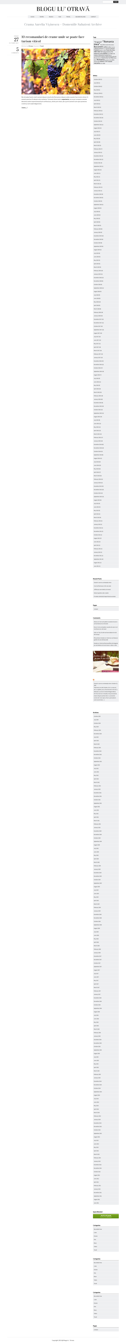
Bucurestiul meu (98, 1229)
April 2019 (96, 264)
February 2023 (97, 110)
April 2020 (96, 222)
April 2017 (96, 347)
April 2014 (96, 472)
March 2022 (96, 145)
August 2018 (97, 291)
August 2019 (97, 250)
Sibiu (113, 60)
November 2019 (98, 239)
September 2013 (98, 496)
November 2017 (98, 323)
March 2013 (96, 517)
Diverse (95, 1236)
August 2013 (97, 500)
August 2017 (97, 333)
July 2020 (96, 211)
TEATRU (42, 16)
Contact (96, 609)
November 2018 (98, 281)
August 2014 (97, 458)
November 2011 (98, 555)
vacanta (97, 63)
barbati (107, 44)
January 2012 (97, 552)
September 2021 (98, 166)
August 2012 (97, 538)
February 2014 (97, 479)
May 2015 (96, 427)
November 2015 (98, 406)
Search (115, 1)
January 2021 (97, 190)
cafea (109, 47)
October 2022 (97, 121)
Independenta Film (108, 52)
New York (108, 58)
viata (104, 63)
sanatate (107, 60)
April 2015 (96, 430)
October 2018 (97, 284)
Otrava (31, 46)
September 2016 (98, 371)
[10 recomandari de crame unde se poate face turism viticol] (55, 94)
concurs (112, 48)
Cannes (113, 47)
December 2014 (97, 444)
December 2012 (97, 528)
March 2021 (96, 183)
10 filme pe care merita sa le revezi (102, 589)
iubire (105, 53)
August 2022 (97, 128)
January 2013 (97, 524)
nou (96, 680)
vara (101, 63)
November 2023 (98, 97)
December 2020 (97, 194)
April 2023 (96, 104)
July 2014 (96, 462)
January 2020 (97, 232)
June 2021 (96, 173)
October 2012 (97, 535)
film (111, 50)
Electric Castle (102, 50)
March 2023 (96, 107)
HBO (95, 52)
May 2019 (96, 260)
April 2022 (96, 142)
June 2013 (96, 507)
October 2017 (97, 326)
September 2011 (98, 559)
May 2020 (96, 218)
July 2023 (96, 100)
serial (110, 60)
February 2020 (97, 229)
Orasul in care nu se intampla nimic (102, 582)
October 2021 (97, 163)
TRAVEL (68, 16)
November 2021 (98, 159)
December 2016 (97, 361)
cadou (105, 47)
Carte (95, 1232)
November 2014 (98, 448)
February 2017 (97, 354)
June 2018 (96, 298)
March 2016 (96, 392)
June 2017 (96, 340)
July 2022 (96, 131)
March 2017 (96, 350)
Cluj (104, 48)
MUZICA (51, 16)
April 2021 (96, 180)
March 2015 (96, 434)
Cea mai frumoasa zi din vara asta (102, 586)
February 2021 (97, 187)
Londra (106, 55)
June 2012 (96, 542)
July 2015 (96, 420)
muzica (103, 58)
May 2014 (96, 469)
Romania (101, 59)
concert (107, 48)
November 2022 (98, 117)
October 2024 (97, 86)
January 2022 (97, 152)
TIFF (106, 61)
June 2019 (96, 257)
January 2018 (97, 316)
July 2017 (96, 336)
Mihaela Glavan (97, 58)
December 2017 (97, 319)
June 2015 (96, 423)
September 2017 (98, 330)
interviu (96, 54)
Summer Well (97, 61)
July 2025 (96, 83)
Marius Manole (112, 56)
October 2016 (97, 368)
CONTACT (93, 16)
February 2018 (97, 312)
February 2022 (97, 149)
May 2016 (96, 385)
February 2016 (97, 396)
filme (113, 50)
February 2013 (97, 521)
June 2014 (96, 465)
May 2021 (96, 177)
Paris (112, 58)
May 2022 (96, 138)
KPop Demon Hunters (99, 638)
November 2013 (98, 489)
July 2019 (96, 253)
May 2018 (96, 302)
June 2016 (96, 382)
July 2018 (96, 295)
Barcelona (111, 44)
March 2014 (96, 476)
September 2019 (98, 246)
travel (110, 61)
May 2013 (96, 510)
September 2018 (98, 288)
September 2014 (98, 455)
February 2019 (97, 270)
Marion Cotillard (105, 56)
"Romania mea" (104, 43)
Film (95, 1239)
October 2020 (97, 201)
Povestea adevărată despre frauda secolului (105, 596)
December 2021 (97, 156)
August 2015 (97, 416)
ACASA (32, 16)
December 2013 (97, 486)
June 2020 (96, 215)
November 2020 (98, 197)
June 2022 (96, 135)
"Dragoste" (98, 42)
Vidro (95, 632)
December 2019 (97, 236)
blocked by (106, 1216)
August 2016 (97, 375)
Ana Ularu (102, 45)
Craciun (96, 50)
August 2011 (97, 562)
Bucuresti (98, 46)
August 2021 (97, 170)
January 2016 (97, 399)
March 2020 (96, 225)
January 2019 (97, 274)
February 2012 (97, 549)
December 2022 (97, 114)
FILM (60, 16)
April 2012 (96, 545)
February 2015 (97, 437)
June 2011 (96, 566)
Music (95, 1243)
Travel (42, 46)
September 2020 (98, 204)
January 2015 (97, 441)
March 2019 (96, 267)
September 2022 (98, 124)
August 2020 (97, 208)
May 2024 (96, 90)
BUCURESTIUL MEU (81, 16)
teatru (102, 61)
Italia (101, 54)
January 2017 (97, 357)
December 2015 (97, 402)
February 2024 (97, 93)
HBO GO (100, 52)
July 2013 (96, 503)
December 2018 (97, 277)
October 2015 (97, 409)
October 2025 (97, 79)
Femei (108, 50)
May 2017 (96, 343)
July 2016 (96, 378)
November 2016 (98, 364)
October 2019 (97, 243)
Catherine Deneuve (98, 48)
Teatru (95, 1246)
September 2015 (98, 413)
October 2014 (97, 451)
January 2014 (97, 483)
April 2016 (96, 389)
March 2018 (96, 309)
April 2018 (96, 305)
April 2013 (96, 514)
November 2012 (98, 531)
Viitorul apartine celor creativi (101, 593)
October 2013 (97, 493)
